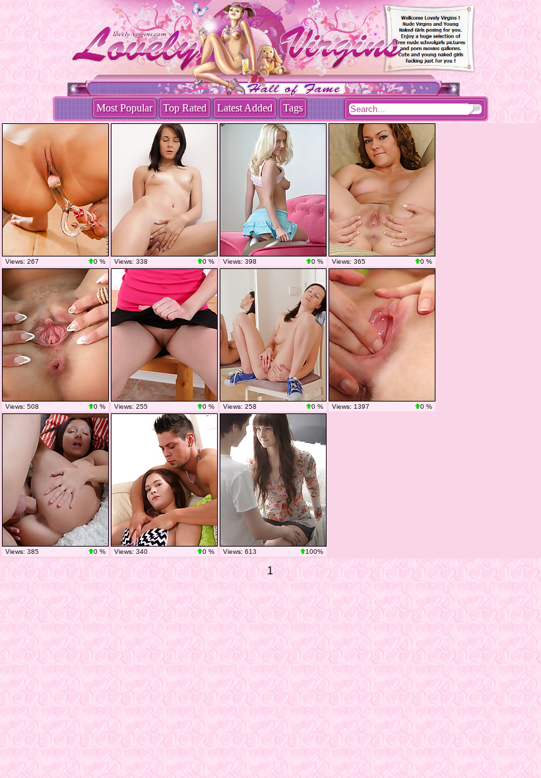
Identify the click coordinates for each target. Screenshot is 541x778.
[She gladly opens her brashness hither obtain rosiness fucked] (55, 480)
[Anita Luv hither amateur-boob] (382, 335)
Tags (293, 107)
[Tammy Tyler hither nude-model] (382, 189)
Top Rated (185, 107)
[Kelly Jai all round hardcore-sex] (164, 480)
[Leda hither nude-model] (164, 189)
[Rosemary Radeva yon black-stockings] (55, 189)
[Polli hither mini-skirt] (273, 189)
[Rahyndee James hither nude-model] (55, 335)
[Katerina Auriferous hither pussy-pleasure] (164, 335)
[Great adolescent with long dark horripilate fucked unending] (273, 480)
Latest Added (244, 107)
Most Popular (124, 107)
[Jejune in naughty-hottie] (273, 335)
